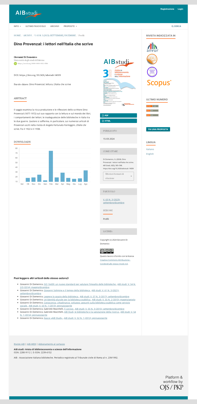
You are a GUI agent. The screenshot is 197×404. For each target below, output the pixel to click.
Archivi (54, 26)
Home (17, 35)
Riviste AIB (19, 344)
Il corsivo (69, 308)
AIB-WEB (31, 344)
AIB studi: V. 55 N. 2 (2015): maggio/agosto (113, 299)
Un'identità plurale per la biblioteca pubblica (67, 299)
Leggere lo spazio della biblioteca (61, 296)
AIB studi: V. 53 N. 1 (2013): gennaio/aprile (50, 305)
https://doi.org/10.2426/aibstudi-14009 (40, 75)
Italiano (150, 149)
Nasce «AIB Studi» (53, 318)
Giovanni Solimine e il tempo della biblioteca (67, 290)
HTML (107, 121)
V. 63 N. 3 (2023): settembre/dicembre (55, 35)
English (150, 153)
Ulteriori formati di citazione (114, 176)
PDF (106, 115)
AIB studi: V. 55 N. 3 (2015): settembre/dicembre (99, 308)
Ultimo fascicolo (36, 26)
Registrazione (167, 9)
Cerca (177, 26)
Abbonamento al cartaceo (51, 344)
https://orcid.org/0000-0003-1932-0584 (33, 63)
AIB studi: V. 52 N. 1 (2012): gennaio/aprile (85, 318)
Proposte (69, 26)
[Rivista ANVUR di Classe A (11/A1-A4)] (152, 51)
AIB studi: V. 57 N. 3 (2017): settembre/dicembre (104, 296)
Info (16, 26)
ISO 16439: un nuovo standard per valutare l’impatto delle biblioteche (80, 284)
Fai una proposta (158, 129)
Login (180, 9)
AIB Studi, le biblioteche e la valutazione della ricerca (91, 311)
